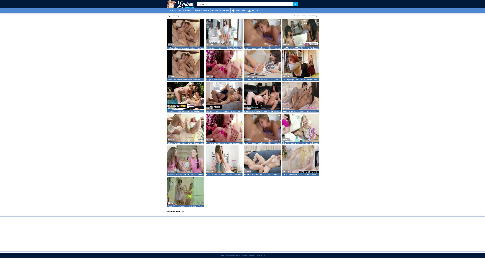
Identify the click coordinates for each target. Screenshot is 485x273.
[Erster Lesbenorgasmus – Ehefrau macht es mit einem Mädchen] (300, 159)
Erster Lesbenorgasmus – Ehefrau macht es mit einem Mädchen (307, 174)
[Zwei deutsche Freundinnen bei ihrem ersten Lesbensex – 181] (262, 33)
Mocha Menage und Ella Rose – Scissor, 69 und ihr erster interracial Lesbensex (236, 111)
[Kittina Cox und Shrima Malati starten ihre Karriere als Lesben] (224, 33)
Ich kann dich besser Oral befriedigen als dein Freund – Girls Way (269, 111)
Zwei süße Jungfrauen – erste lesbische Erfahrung (187, 206)
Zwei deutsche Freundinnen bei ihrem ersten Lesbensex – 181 (268, 48)
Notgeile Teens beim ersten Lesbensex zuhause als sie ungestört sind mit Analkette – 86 (240, 79)
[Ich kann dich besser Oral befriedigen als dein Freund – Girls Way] (262, 96)
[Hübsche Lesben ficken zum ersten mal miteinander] (185, 33)
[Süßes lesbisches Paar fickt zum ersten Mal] (185, 64)
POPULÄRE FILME (220, 10)
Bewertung (313, 16)
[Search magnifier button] (295, 4)
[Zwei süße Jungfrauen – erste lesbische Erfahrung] (185, 191)
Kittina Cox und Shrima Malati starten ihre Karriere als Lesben (230, 48)
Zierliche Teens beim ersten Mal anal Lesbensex (186, 174)
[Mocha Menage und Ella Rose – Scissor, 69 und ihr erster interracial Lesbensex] (224, 96)
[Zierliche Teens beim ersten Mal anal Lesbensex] (185, 159)
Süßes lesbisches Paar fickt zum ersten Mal (184, 79)
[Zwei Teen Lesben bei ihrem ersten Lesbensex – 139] (300, 127)
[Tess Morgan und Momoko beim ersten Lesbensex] (300, 33)
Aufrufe (304, 16)
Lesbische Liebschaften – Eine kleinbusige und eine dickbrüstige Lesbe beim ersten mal (277, 174)
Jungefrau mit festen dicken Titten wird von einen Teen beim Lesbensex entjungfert (315, 111)
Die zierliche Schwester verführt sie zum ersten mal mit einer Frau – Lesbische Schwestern (203, 143)
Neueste (297, 16)
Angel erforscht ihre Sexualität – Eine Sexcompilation (265, 79)
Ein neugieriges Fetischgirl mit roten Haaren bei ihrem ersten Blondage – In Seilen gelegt (317, 79)
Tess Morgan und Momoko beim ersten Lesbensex (302, 48)
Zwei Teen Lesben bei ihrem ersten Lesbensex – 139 (303, 143)
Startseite (170, 211)
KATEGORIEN (185, 10)
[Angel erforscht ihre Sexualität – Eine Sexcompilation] (262, 64)
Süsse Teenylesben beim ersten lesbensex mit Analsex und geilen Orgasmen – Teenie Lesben (241, 174)
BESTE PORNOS (202, 10)
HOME (172, 10)
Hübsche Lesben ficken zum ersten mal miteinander (188, 48)
